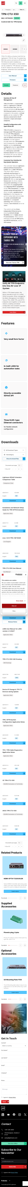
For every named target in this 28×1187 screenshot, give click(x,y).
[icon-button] (16, 3)
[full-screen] (24, 40)
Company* (4, 1073)
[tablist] (14, 85)
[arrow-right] (24, 35)
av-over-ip (15, 10)
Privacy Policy (12, 1097)
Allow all (14, 605)
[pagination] (18, 469)
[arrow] (25, 85)
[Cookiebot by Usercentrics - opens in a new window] (16, 575)
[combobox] (14, 450)
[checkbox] (2, 1172)
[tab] (6, 85)
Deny (14, 611)
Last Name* (4, 1058)
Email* (3, 1065)
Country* (3, 1043)
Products (8, 9)
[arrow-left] (4, 35)
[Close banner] (25, 574)
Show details (19, 601)
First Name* (4, 1050)
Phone (3, 1080)
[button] (20, 3)
